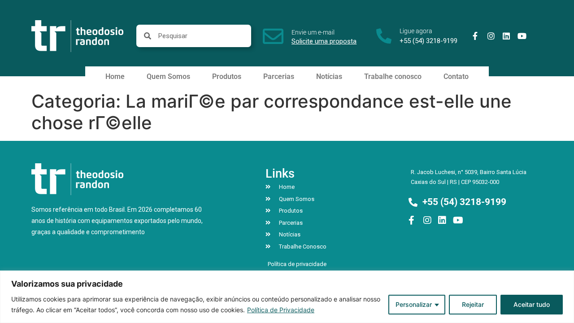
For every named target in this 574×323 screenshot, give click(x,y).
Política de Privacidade (280, 310)
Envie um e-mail (313, 32)
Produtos (226, 76)
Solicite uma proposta (324, 41)
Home (115, 76)
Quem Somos (168, 76)
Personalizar (414, 304)
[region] (287, 297)
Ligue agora (416, 31)
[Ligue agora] (383, 36)
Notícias (329, 76)
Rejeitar (473, 304)
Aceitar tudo (531, 304)
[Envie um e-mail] (273, 36)
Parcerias (278, 76)
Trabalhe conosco (393, 76)
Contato (456, 76)
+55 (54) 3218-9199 (428, 41)
